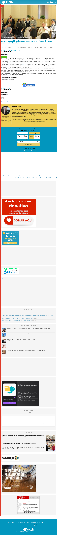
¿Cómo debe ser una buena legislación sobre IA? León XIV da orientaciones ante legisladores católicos (20, 313)
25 (43, 423)
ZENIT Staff (13, 50)
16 (28, 421)
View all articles (4, 101)
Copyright (41, 522)
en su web (24, 64)
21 (13, 423)
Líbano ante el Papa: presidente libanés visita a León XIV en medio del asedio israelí (19, 443)
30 (28, 425)
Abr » (5, 427)
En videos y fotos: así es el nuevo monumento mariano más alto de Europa (20, 333)
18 (43, 421)
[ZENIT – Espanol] (16, 2)
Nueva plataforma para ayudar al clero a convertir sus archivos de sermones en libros (17, 318)
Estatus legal (35, 522)
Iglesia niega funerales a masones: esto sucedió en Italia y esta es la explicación (21, 339)
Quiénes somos (11, 522)
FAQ (16, 522)
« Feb (3, 427)
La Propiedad (20, 522)
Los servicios (26, 522)
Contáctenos (46, 522)
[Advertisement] (28, 166)
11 (43, 419)
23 (28, 423)
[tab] (22, 497)
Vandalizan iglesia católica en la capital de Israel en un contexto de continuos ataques (17, 320)
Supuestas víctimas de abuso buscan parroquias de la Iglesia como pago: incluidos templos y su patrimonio (26, 350)
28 (13, 425)
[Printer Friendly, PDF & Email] (4, 56)
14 (13, 421)
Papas (2, 6)
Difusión (31, 522)
